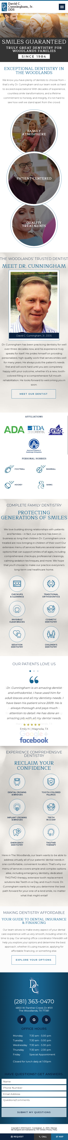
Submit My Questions (34, 1112)
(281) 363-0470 (34, 1001)
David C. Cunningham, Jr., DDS (34, 335)
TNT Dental (40, 1130)
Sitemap (54, 1128)
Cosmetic (51, 620)
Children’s (51, 646)
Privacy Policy (51, 1130)
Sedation (17, 646)
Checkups (17, 595)
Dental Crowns (17, 793)
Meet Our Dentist (34, 394)
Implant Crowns (17, 818)
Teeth (51, 818)
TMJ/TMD (51, 844)
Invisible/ (17, 620)
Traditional (51, 595)
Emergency (17, 844)
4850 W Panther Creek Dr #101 (34, 1009)
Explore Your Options (33, 959)
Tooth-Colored (51, 793)
